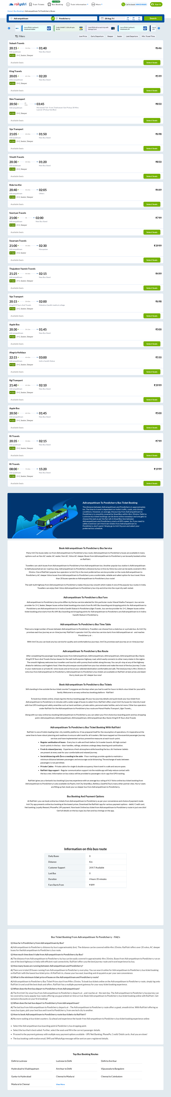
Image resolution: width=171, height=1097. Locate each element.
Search (153, 18)
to (19, 1061)
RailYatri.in (58, 973)
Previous (8, 28)
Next (158, 28)
